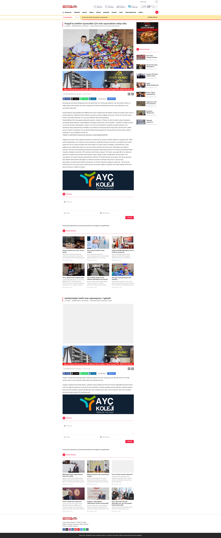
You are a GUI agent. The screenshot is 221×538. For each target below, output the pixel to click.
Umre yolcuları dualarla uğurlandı (122, 474)
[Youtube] (75, 529)
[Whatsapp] (84, 529)
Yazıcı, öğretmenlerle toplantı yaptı (73, 277)
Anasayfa (68, 26)
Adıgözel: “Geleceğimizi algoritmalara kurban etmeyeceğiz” (98, 502)
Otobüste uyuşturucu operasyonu (150, 122)
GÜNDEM (74, 300)
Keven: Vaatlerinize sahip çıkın (72, 501)
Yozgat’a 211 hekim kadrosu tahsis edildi (152, 75)
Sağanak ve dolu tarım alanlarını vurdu (151, 103)
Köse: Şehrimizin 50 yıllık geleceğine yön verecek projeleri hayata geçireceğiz (122, 503)
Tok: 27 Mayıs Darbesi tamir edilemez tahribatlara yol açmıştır (97, 278)
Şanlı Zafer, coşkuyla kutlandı (151, 56)
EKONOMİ (74, 26)
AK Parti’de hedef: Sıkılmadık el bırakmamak (95, 17)
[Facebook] (64, 529)
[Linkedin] (72, 529)
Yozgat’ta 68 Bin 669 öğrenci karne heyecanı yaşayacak (123, 251)
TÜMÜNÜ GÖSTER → (153, 17)
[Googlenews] (81, 529)
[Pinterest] (78, 529)
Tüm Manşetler (85, 26)
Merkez (79, 26)
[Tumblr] (87, 529)
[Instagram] (69, 529)
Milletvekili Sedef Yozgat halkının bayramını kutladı (73, 475)
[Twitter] (67, 529)
